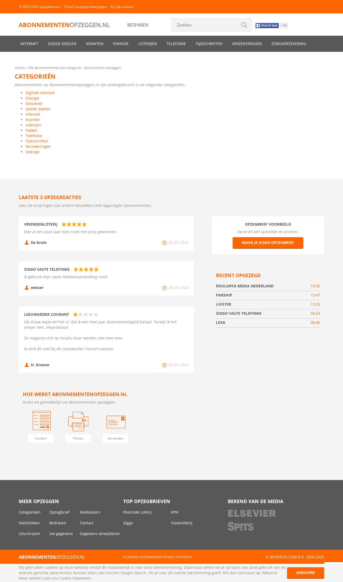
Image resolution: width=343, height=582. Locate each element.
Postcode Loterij (137, 512)
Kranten (94, 43)
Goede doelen (62, 43)
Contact (87, 522)
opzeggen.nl (64, 25)
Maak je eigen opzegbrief (268, 242)
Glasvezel (33, 103)
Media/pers (90, 512)
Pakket (31, 130)
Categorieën (29, 512)
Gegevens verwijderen (100, 533)
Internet (29, 43)
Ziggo (128, 522)
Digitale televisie (40, 92)
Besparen (137, 25)
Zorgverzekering (288, 43)
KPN (174, 512)
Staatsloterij (181, 522)
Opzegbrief (59, 512)
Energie (121, 43)
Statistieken (29, 522)
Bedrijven (57, 522)
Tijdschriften (209, 43)
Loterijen (147, 43)
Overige (32, 151)
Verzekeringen (247, 43)
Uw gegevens (61, 533)
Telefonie (176, 43)
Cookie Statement (75, 578)
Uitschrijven (29, 533)
